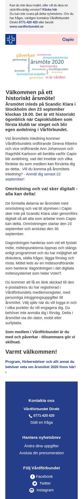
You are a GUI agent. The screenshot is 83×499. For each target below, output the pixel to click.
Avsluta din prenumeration (41, 453)
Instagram (45, 490)
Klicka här (49, 9)
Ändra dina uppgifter (41, 446)
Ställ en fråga (41, 422)
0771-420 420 (28, 22)
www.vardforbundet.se (26, 26)
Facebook (44, 476)
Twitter (45, 483)
